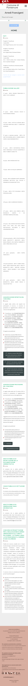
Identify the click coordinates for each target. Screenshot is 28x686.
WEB (15, 681)
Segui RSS (13, 25)
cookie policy (18, 640)
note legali (9, 640)
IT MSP (13, 681)
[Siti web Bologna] (11, 674)
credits (13, 640)
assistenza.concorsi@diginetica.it (8, 656)
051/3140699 (4, 657)
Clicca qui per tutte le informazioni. (9, 667)
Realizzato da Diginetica (14, 680)
